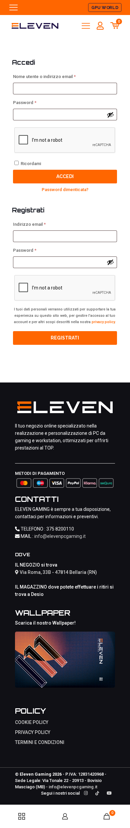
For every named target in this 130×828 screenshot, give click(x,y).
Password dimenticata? (65, 189)
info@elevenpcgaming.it (60, 536)
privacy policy (103, 322)
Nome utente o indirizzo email (53, 76)
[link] (65, 660)
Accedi (65, 176)
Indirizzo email (38, 224)
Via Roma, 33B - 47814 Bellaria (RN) (58, 572)
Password (34, 102)
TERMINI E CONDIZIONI (39, 742)
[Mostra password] (110, 114)
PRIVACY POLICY (32, 732)
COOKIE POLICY (31, 722)
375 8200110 (60, 529)
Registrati (65, 337)
